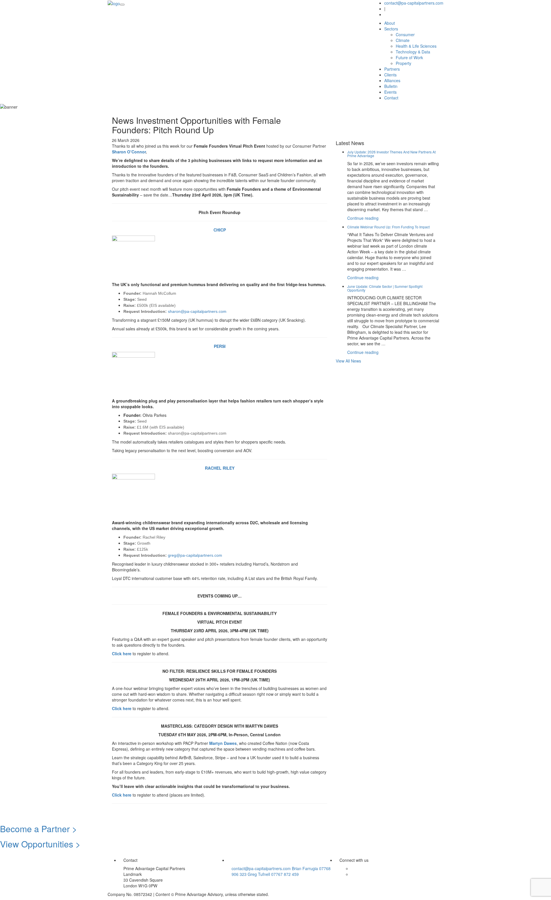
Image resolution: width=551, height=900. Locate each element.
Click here (121, 653)
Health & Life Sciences (416, 46)
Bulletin (390, 86)
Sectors (391, 29)
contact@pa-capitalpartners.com (413, 3)
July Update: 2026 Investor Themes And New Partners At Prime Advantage (391, 153)
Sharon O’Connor (129, 152)
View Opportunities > (40, 844)
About (389, 23)
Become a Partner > (38, 828)
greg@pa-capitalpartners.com (195, 555)
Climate (403, 40)
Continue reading (363, 218)
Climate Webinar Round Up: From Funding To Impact (388, 226)
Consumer (405, 34)
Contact (391, 98)
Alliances (392, 80)
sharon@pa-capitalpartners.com (197, 311)
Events (390, 92)
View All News (348, 361)
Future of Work (409, 57)
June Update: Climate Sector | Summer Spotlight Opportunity (384, 288)
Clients (390, 75)
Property (403, 63)
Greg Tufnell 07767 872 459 (273, 874)
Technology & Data (413, 52)
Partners (392, 69)
